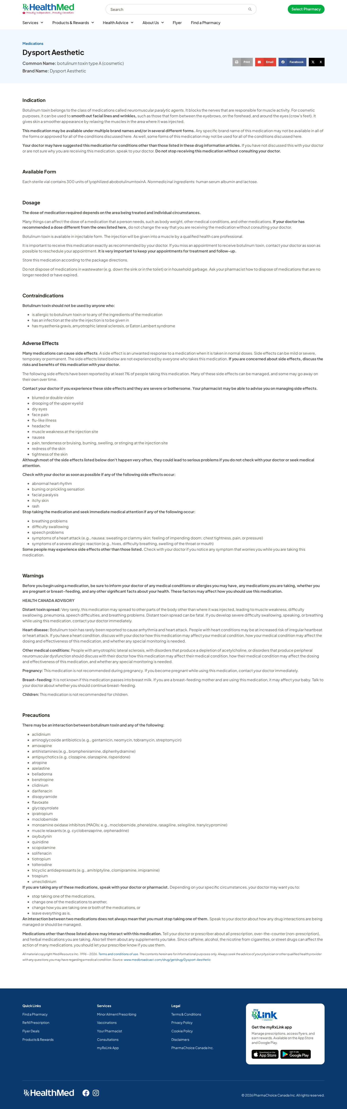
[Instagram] (95, 1092)
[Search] (250, 9)
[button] (243, 62)
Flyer (177, 22)
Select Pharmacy (306, 9)
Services (30, 22)
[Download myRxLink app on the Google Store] (295, 1054)
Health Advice (115, 22)
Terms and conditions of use (118, 954)
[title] (265, 1054)
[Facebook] (85, 1092)
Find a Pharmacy (205, 22)
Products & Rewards (70, 22)
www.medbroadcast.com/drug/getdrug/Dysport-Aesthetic (167, 960)
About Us (151, 22)
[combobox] (175, 9)
